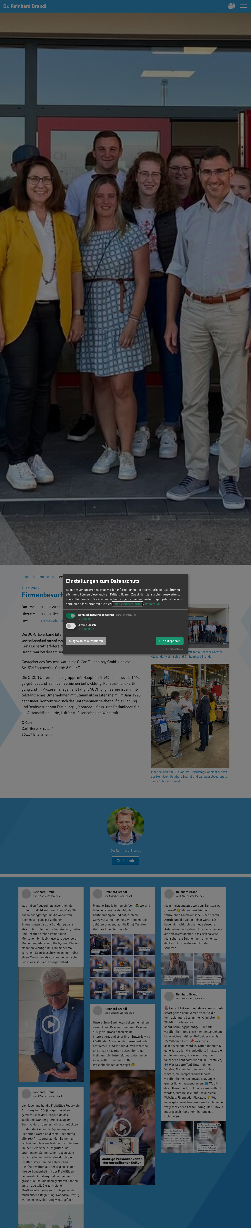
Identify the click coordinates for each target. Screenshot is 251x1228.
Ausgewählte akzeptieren (86, 641)
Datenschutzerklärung (127, 604)
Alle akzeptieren (170, 641)
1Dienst (85, 619)
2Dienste (86, 629)
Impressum (152, 604)
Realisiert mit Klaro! (173, 649)
